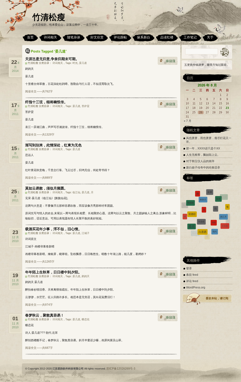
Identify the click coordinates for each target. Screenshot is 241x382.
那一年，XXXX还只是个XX (203, 148)
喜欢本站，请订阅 (217, 298)
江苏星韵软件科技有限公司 (68, 368)
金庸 (209, 189)
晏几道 (83, 63)
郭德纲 (190, 198)
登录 (189, 268)
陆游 (218, 194)
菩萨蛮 (85, 106)
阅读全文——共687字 (39, 347)
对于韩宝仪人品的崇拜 (200, 161)
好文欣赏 (97, 37)
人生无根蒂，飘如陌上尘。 (203, 154)
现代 (215, 226)
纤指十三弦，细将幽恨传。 (46, 102)
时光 (75, 63)
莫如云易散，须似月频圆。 (46, 188)
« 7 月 (187, 121)
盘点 (192, 221)
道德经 (192, 207)
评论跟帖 (120, 37)
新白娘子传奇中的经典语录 (203, 167)
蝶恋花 (85, 319)
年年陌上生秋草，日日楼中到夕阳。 (53, 272)
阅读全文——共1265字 (39, 261)
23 (227, 108)
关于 (210, 37)
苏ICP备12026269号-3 (120, 368)
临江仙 (76, 192)
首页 (30, 37)
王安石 (225, 222)
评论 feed (192, 281)
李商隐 (195, 231)
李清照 (186, 225)
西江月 (223, 210)
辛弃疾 (201, 213)
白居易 (202, 225)
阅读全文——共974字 (39, 304)
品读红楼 (166, 37)
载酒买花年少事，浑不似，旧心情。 (53, 229)
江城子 (85, 233)
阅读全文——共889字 (39, 177)
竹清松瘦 (48, 17)
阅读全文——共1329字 (39, 134)
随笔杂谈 (73, 37)
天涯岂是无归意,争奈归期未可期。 (52, 59)
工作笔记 (190, 37)
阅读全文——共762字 (39, 91)
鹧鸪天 (85, 276)
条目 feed (192, 274)
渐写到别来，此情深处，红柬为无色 (53, 145)
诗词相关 (50, 37)
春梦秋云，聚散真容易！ (44, 315)
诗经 (214, 215)
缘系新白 (143, 37)
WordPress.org (195, 287)
